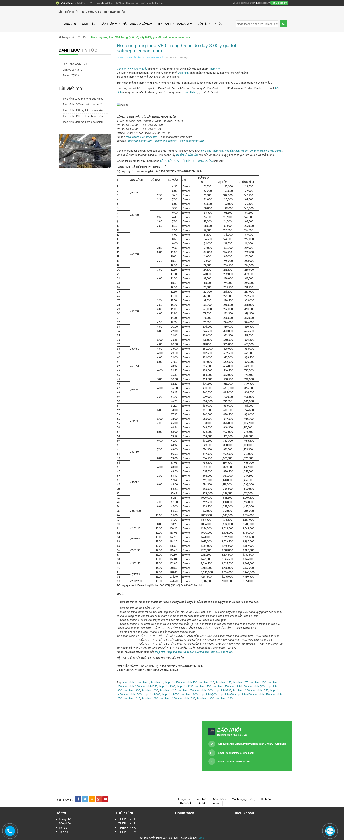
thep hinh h (129, 682)
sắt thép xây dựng (270, 150)
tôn (238, 150)
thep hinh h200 (204, 690)
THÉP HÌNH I (126, 819)
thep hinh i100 (188, 682)
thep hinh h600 (151, 694)
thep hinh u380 (224, 698)
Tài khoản (262, 2)
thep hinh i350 (149, 686)
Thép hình (214, 68)
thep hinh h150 (185, 690)
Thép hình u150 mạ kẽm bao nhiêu (83, 121)
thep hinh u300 (205, 698)
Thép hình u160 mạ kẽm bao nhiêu (83, 116)
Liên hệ (202, 23)
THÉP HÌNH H (127, 823)
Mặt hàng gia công (136, 23)
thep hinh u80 (226, 694)
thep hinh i (143, 682)
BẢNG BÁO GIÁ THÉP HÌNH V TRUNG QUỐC (186, 160)
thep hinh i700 (256, 686)
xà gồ (244, 150)
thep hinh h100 (150, 690)
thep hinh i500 (202, 686)
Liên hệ (63, 831)
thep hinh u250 (186, 698)
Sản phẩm (107, 23)
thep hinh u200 (168, 698)
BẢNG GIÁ (183, 23)
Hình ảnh (164, 23)
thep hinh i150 (223, 682)
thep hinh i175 (240, 682)
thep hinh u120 (261, 694)
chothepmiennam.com (191, 140)
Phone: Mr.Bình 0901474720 (234, 761)
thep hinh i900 (131, 690)
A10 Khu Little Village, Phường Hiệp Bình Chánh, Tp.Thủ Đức (252, 744)
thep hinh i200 (257, 682)
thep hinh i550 (220, 686)
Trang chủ (65, 819)
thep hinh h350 (259, 690)
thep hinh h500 (133, 694)
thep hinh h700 (170, 694)
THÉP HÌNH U (127, 827)
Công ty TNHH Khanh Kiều (132, 68)
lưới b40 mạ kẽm (199, 651)
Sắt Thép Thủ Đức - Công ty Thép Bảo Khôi (91, 12)
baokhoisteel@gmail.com (240, 753)
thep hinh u (157, 682)
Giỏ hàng (281, 2)
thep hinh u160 (131, 698)
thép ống (206, 150)
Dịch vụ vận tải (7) (73, 69)
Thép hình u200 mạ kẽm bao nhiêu (83, 104)
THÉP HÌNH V (127, 831)
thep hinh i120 (206, 682)
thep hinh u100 (243, 694)
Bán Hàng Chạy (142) (75, 63)
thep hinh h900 (208, 694)
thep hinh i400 (167, 686)
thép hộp (218, 150)
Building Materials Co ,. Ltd (232, 734)
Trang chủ (69, 23)
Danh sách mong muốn (244, 2)
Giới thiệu (88, 23)
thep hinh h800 (189, 694)
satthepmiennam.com (140, 140)
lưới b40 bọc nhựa (221, 651)
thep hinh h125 (168, 690)
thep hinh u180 (150, 698)
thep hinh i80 (172, 682)
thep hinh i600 (238, 686)
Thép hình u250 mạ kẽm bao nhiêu (83, 98)
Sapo (201, 837)
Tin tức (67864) (71, 75)
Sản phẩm (65, 823)
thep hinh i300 (131, 686)
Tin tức (63, 827)
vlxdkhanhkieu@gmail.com (141, 136)
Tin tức (217, 23)
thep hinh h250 (222, 690)
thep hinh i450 (185, 686)
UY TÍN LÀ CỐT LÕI (187, 154)
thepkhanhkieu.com (166, 140)
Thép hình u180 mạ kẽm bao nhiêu (83, 110)
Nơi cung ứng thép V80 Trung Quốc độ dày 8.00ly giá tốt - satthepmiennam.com (178, 48)
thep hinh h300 (241, 690)
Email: (236, 753)
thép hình (183, 72)
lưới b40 (253, 150)
